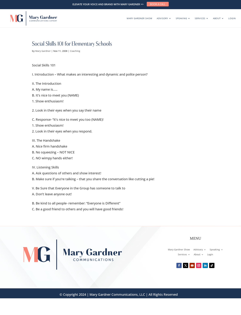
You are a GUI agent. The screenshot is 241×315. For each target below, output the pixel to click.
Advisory (162, 18)
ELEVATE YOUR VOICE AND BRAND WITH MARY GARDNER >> (108, 4)
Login (232, 18)
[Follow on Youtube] (192, 265)
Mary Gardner (43, 50)
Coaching (75, 50)
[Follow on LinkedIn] (205, 265)
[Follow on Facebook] (179, 265)
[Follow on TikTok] (211, 265)
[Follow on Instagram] (198, 265)
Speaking (181, 18)
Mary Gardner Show (139, 18)
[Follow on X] (185, 265)
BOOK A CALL (157, 4)
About (217, 18)
